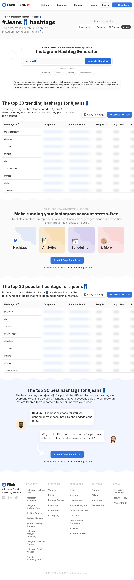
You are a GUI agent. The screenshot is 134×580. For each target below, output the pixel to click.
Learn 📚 (24, 5)
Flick (55, 47)
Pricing (93, 5)
